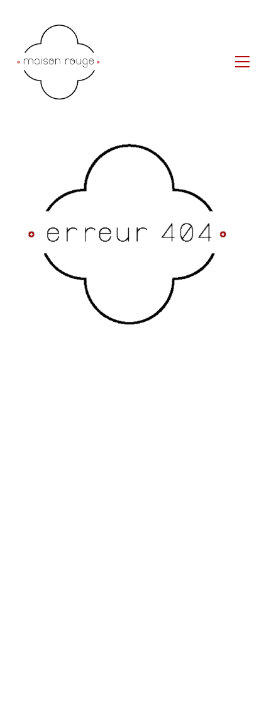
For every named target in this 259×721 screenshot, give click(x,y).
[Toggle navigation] (242, 62)
